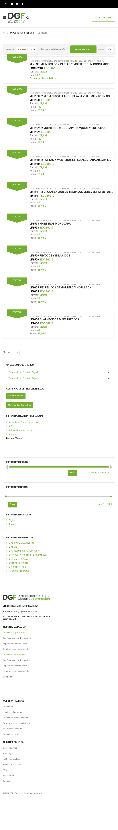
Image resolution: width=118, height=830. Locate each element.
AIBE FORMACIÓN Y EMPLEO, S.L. (25, 551)
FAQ (5, 770)
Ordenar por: (10, 49)
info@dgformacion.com (25, 611)
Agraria (12, 434)
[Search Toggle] (28, 18)
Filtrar (12, 504)
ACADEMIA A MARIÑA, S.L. (22, 543)
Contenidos (8, 706)
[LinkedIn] (12, 4)
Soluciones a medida (12, 729)
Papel (12, 524)
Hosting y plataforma (12, 712)
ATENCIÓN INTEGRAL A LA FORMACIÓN (28, 555)
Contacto (7, 781)
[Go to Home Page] (4, 33)
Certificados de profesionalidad (43, 61)
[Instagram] (6, 4)
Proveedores (8, 775)
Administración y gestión (21, 430)
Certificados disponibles (19, 405)
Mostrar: (101, 49)
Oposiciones (8, 677)
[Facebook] (22, 4)
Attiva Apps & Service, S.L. (21, 559)
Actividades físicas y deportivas (24, 422)
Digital (12, 520)
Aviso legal (8, 753)
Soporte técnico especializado (16, 723)
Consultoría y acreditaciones (15, 717)
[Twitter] (17, 4)
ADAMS (13, 547)
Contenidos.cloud (11, 734)
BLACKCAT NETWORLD (20, 571)
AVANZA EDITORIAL (18, 563)
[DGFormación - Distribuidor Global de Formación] (16, 18)
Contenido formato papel (14, 655)
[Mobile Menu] (5, 17)
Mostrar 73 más (14, 438)
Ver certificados (16, 395)
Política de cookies (11, 759)
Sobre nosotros (10, 748)
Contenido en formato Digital (70, 61)
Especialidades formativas (15, 643)
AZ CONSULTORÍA (18, 567)
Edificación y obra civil (94, 61)
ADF (11, 426)
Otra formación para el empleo (16, 649)
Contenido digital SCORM (14, 632)
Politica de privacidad (12, 764)
